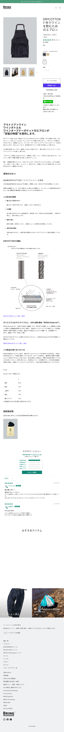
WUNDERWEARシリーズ (10, 647)
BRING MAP (6, 702)
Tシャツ (5, 656)
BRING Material (8, 696)
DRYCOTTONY (47, 34)
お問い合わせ (7, 672)
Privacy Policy (7, 693)
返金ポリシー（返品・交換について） (14, 684)
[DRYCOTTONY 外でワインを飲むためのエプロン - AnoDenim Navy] (4, 575)
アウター (5, 662)
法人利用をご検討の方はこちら (12, 687)
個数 (44, 67)
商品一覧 (5, 641)
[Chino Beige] (47, 54)
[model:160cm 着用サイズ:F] (20, 41)
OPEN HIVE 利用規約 (9, 678)
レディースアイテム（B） (10, 668)
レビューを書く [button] (32, 472)
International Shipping (10, 690)
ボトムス (5, 665)
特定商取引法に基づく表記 (11, 681)
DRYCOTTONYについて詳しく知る (14, 316)
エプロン (54, 34)
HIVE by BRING (7, 708)
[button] (47, 40)
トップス (5, 659)
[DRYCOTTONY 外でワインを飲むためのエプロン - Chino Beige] (6, 575)
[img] (9, 483)
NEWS (5, 705)
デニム (45, 37)
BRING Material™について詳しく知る (15, 343)
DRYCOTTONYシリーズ (10, 650)
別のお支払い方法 (51, 90)
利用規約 (5, 675)
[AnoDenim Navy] (44, 54)
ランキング (6, 644)
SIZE (44, 59)
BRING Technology (9, 699)
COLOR (50, 51)
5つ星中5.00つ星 (36, 454)
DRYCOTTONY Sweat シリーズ (12, 653)
